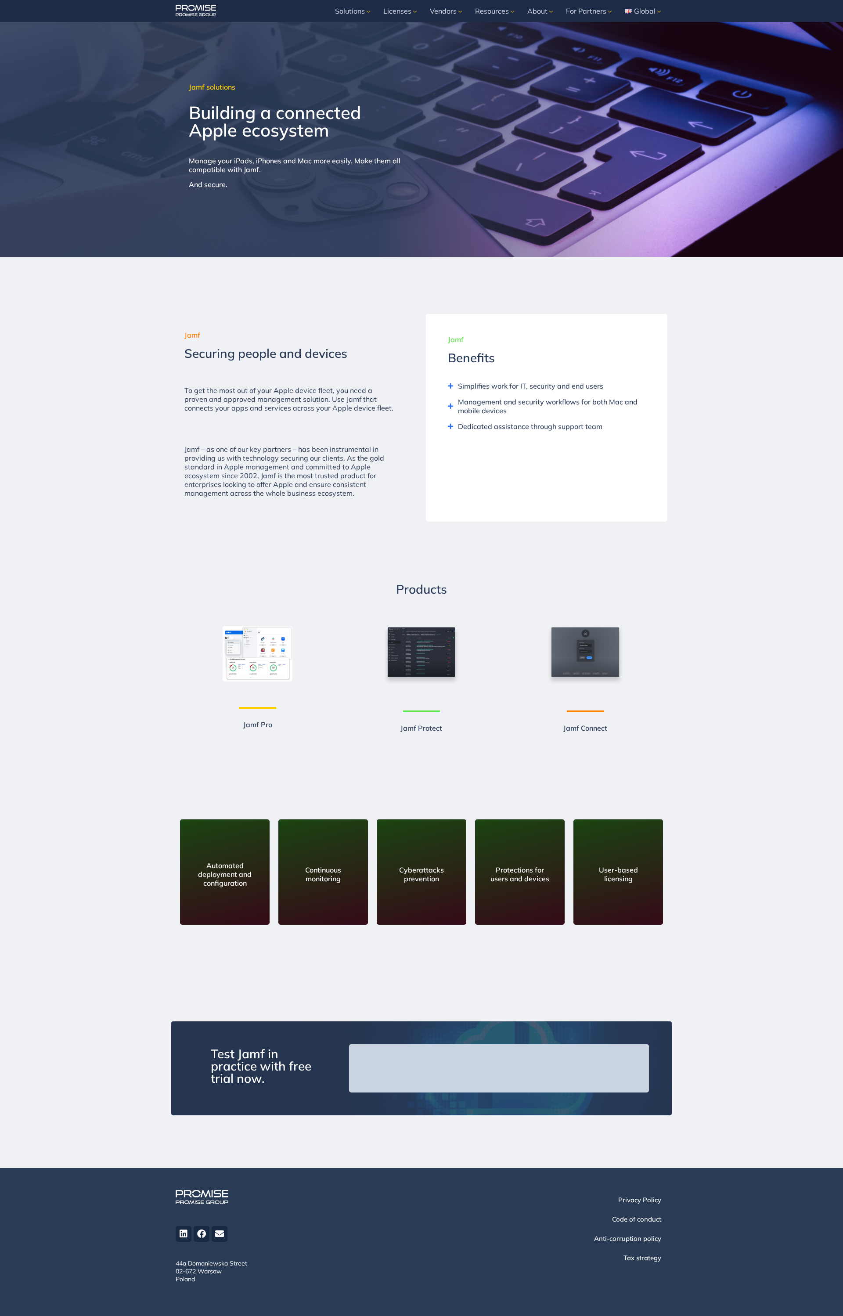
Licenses (397, 11)
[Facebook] (201, 1234)
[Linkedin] (183, 1234)
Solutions (350, 11)
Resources (492, 11)
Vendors (443, 11)
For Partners (586, 11)
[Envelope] (219, 1234)
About (537, 11)
